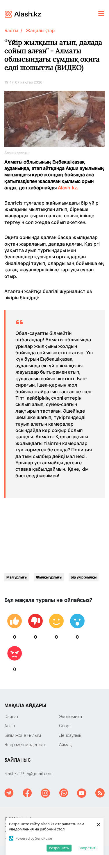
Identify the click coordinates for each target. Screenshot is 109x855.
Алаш (9, 725)
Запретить (88, 847)
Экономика (70, 716)
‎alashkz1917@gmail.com (28, 773)
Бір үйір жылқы (84, 577)
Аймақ (65, 744)
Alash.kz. (69, 187)
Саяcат (11, 716)
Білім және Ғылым (22, 735)
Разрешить (59, 847)
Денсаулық (70, 735)
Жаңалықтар (40, 30)
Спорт (65, 725)
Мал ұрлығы (16, 577)
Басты (11, 30)
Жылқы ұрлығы (49, 577)
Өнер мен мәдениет (24, 744)
